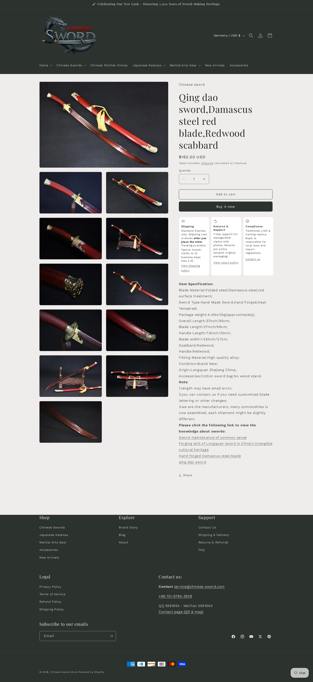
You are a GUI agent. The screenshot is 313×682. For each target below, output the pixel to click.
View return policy (225, 262)
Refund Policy (50, 601)
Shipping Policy (51, 609)
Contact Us (207, 527)
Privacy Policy (50, 586)
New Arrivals (49, 557)
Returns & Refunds (213, 542)
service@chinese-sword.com (199, 587)
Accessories (48, 549)
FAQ (201, 549)
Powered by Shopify (91, 672)
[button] (45, 65)
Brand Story (128, 527)
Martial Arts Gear (52, 542)
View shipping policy (190, 268)
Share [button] (187, 475)
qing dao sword (192, 462)
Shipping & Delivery (213, 535)
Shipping (207, 163)
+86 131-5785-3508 (175, 596)
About (123, 542)
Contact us (253, 259)
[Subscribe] (111, 636)
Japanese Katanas (53, 535)
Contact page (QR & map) (181, 612)
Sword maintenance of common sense (213, 437)
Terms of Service (52, 594)
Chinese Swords (52, 527)
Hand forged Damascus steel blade (210, 456)
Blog (122, 535)
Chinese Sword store (63, 672)
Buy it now (225, 207)
